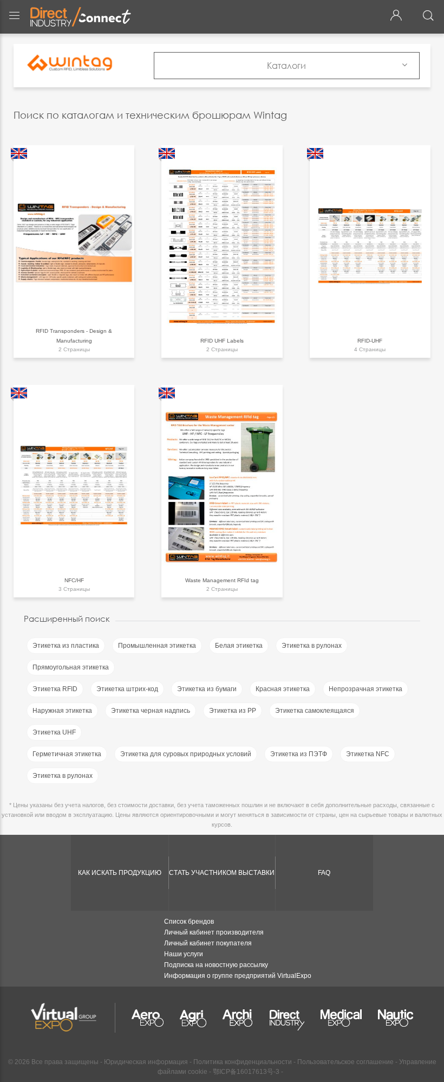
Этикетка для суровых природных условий (185, 754)
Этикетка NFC (367, 754)
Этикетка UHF (54, 732)
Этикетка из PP (232, 710)
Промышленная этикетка (157, 645)
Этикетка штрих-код (127, 689)
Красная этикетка (283, 689)
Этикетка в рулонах (312, 645)
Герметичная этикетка (66, 754)
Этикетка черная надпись (150, 710)
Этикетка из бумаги (207, 689)
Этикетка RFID (54, 689)
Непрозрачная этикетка (365, 689)
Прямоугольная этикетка (70, 667)
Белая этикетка (239, 645)
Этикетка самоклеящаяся (314, 710)
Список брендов (189, 921)
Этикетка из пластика (65, 645)
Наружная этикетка (62, 710)
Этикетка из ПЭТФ (298, 754)
